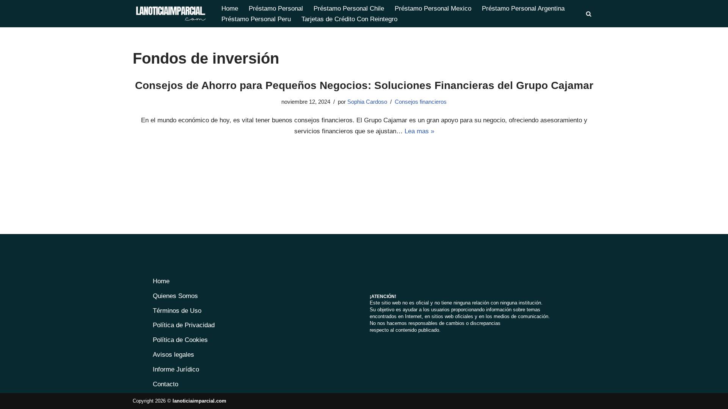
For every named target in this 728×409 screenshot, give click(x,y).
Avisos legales (173, 354)
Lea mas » (419, 131)
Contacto (165, 384)
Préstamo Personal (276, 8)
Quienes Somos (175, 296)
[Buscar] (589, 14)
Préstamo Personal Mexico (433, 8)
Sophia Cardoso (367, 101)
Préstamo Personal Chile (349, 8)
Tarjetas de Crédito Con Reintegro (349, 19)
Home (229, 8)
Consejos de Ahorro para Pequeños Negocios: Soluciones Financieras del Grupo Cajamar (364, 85)
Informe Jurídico (176, 369)
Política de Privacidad (184, 325)
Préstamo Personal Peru (256, 19)
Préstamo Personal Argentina (523, 8)
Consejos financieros (421, 101)
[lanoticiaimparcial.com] (171, 13)
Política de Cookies (180, 339)
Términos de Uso (177, 310)
